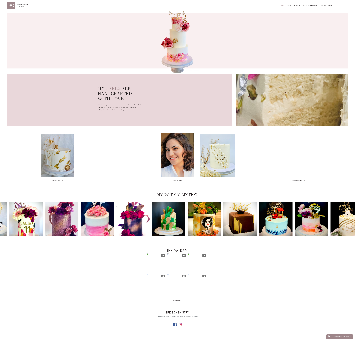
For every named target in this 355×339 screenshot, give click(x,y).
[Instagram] (180, 324)
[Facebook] (175, 324)
